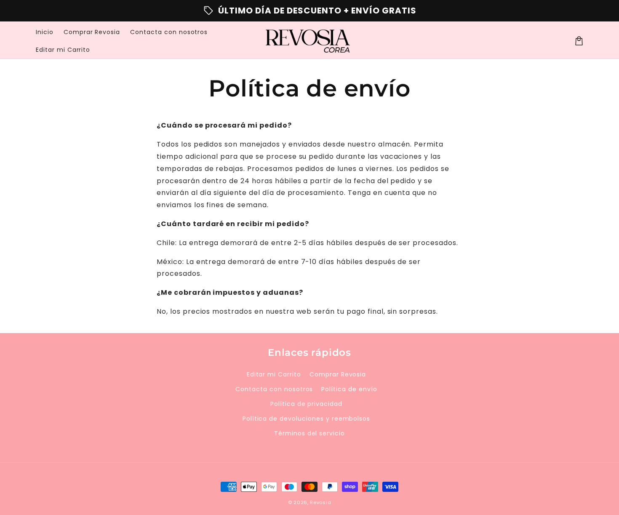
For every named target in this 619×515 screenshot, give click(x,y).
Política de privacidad (306, 404)
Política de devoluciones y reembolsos (307, 418)
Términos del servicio (309, 433)
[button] (579, 41)
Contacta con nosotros (274, 389)
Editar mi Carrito (274, 374)
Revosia (320, 502)
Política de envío (349, 389)
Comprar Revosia (338, 374)
